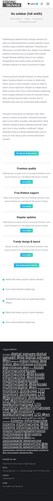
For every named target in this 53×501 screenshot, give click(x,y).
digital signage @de (25, 355)
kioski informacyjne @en (24, 375)
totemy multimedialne (19, 431)
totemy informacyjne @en (25, 427)
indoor (24, 361)
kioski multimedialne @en (25, 385)
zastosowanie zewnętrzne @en (20, 452)
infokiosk (26, 364)
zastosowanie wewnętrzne (22, 440)
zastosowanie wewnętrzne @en (25, 447)
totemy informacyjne (29, 420)
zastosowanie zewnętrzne (14, 450)
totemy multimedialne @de (24, 432)
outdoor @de (16, 418)
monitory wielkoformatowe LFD (22, 402)
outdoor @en (27, 418)
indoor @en (11, 364)
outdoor (6, 417)
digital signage (23, 353)
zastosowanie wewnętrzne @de (25, 444)
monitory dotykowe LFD (24, 390)
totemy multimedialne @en (22, 435)
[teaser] (26, 163)
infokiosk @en (19, 367)
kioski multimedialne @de (20, 382)
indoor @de (38, 361)
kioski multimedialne (24, 379)
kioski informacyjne (23, 369)
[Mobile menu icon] (47, 3)
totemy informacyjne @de (25, 424)
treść (33, 438)
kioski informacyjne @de (19, 372)
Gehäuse (15, 361)
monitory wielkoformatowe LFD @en (26, 412)
